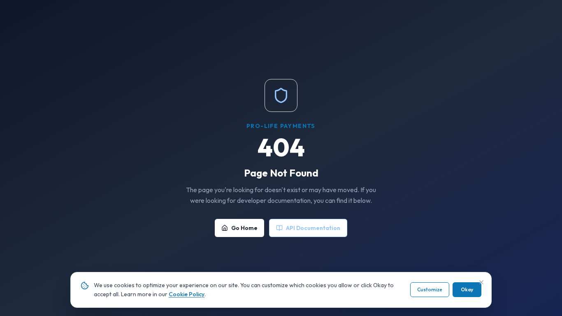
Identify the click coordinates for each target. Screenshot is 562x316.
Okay (467, 289)
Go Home (244, 228)
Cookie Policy (186, 294)
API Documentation (313, 228)
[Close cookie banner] (481, 282)
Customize (429, 289)
